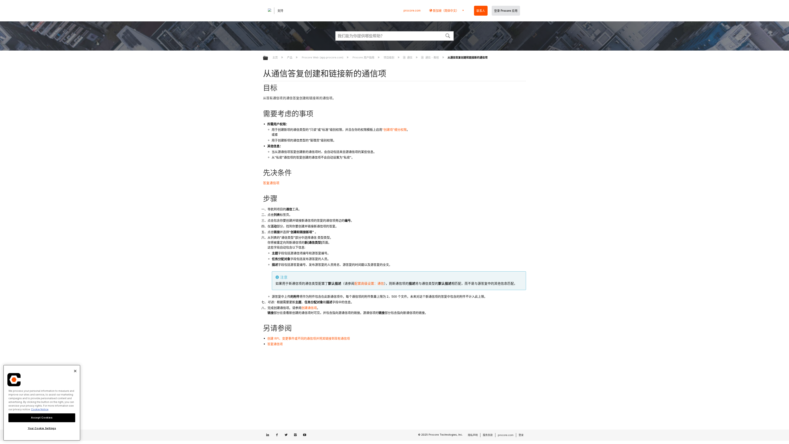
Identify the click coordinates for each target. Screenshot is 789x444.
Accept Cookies (41, 417)
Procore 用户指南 (364, 57)
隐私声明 (473, 435)
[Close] (75, 371)
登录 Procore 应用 (506, 10)
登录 (521, 435)
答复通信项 (271, 183)
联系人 (480, 10)
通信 (409, 57)
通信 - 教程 (431, 57)
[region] (41, 403)
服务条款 (488, 435)
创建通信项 (309, 308)
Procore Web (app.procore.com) (323, 57)
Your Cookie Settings (42, 428)
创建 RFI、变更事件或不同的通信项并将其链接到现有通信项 (308, 338)
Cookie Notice (39, 409)
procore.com (412, 10)
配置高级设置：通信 (369, 284)
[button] (448, 35)
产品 (290, 57)
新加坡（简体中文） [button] (445, 10)
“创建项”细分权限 (394, 130)
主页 (275, 57)
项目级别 (389, 57)
